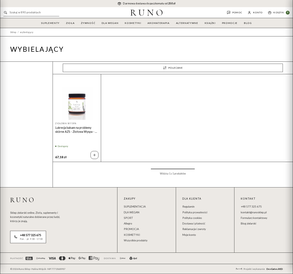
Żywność (88, 22)
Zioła (70, 22)
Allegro (128, 223)
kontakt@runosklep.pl (254, 212)
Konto (258, 12)
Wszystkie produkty (135, 240)
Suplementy (50, 22)
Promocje (230, 22)
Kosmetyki (133, 22)
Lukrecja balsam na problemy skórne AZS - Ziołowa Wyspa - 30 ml (76, 130)
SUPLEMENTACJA (135, 206)
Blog (248, 22)
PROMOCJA (131, 229)
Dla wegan (110, 22)
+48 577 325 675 (251, 206)
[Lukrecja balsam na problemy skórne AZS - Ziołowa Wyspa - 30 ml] (77, 98)
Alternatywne (187, 22)
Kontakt (248, 198)
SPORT (128, 217)
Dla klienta (192, 198)
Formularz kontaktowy (254, 217)
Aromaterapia (158, 22)
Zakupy (130, 198)
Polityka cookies (192, 217)
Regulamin (188, 206)
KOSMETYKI (132, 234)
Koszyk (280, 12)
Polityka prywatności (194, 212)
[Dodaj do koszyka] (94, 155)
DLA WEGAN (131, 212)
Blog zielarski (248, 223)
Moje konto (189, 234)
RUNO (147, 12)
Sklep (13, 32)
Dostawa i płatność (193, 223)
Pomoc (237, 12)
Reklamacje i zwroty (194, 229)
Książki (210, 22)
